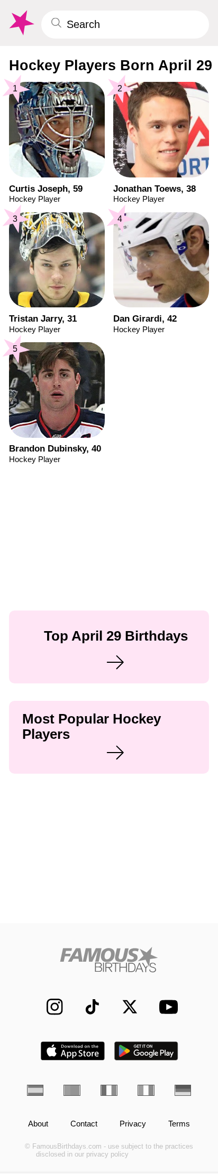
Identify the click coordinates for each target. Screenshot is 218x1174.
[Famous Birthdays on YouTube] (165, 1007)
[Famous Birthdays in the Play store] (146, 1050)
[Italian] (146, 1090)
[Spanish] (35, 1090)
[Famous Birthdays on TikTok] (87, 1007)
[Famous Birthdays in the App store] (73, 1050)
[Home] (109, 959)
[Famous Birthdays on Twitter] (124, 1007)
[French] (109, 1090)
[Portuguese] (71, 1090)
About (38, 1124)
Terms (179, 1124)
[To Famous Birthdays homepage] (20, 23)
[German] (183, 1090)
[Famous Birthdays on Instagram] (49, 1007)
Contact (83, 1124)
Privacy (133, 1124)
